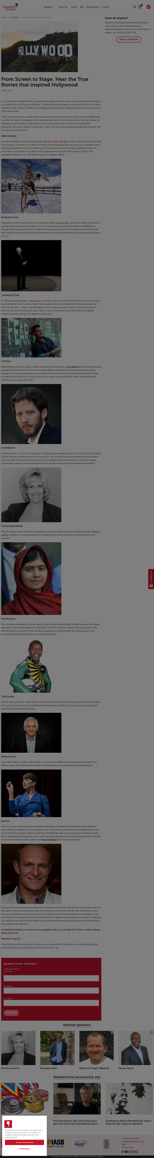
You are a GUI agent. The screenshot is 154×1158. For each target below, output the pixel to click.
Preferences (24, 1149)
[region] (24, 1135)
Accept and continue (24, 1142)
